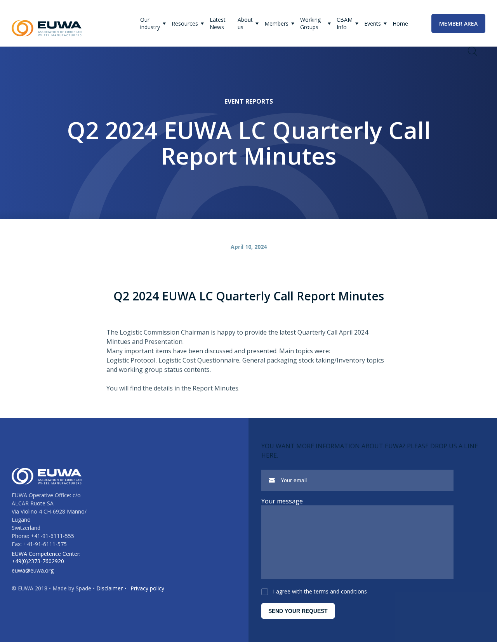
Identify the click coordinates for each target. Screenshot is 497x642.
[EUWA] (47, 28)
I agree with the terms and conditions (320, 591)
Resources (185, 23)
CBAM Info (345, 23)
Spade (83, 588)
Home (400, 23)
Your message (282, 501)
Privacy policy (147, 588)
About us (245, 23)
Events (372, 23)
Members (276, 23)
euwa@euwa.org (33, 570)
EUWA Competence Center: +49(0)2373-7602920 (46, 557)
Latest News (218, 23)
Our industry (150, 23)
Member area (458, 23)
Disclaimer (109, 588)
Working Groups (310, 23)
